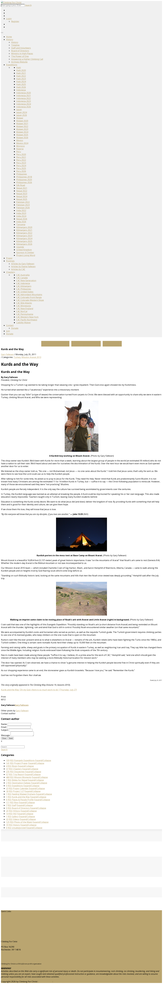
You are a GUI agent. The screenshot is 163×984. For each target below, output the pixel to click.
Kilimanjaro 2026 (24, 244)
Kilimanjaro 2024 (24, 238)
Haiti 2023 (21, 78)
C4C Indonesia (23, 283)
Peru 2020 (21, 154)
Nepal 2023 (21, 193)
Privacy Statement (62, 981)
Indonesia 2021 (23, 95)
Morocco (20, 146)
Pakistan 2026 (23, 207)
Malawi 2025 (22, 134)
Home (9, 36)
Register (15, 21)
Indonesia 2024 (23, 104)
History (9, 39)
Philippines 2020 (24, 179)
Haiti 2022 (21, 76)
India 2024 (21, 216)
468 (8, 777)
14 (7, 813)
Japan (19, 109)
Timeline (15, 45)
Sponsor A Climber (25, 252)
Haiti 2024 (21, 81)
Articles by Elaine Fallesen (23, 266)
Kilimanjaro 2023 (24, 235)
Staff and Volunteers (21, 47)
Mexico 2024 (22, 143)
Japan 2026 (21, 115)
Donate (14, 328)
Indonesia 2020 (23, 92)
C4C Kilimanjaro (23, 286)
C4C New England (24, 308)
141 (8, 763)
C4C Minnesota (23, 305)
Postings (10, 261)
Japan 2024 (21, 112)
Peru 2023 (21, 162)
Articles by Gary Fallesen (22, 263)
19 (7, 824)
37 (7, 768)
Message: (5, 735)
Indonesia (21, 90)
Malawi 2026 (22, 137)
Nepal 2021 (21, 188)
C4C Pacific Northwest (26, 319)
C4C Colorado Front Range (29, 297)
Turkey (17, 357)
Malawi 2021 (22, 123)
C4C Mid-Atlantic (24, 303)
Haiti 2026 (21, 87)
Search (28, 5)
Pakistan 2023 (23, 204)
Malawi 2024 (22, 132)
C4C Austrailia (23, 275)
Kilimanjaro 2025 (24, 241)
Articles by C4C (18, 269)
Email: (3, 727)
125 (8, 822)
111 (8, 802)
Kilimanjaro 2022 (24, 232)
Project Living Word (25, 255)
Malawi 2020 (22, 120)
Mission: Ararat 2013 (31, 357)
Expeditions (11, 64)
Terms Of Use (45, 981)
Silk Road (20, 185)
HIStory (6, 919)
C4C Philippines (23, 289)
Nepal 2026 (21, 218)
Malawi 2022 (22, 126)
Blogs (5, 927)
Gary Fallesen (7, 354)
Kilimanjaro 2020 (24, 227)
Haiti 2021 (21, 73)
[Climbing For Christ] (11, 2)
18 (7, 791)
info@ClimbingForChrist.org (14, 959)
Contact (9, 325)
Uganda (20, 246)
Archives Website (19, 62)
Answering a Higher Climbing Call (27, 59)
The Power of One (20, 56)
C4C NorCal (21, 311)
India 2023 (21, 213)
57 (7, 774)
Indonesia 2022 (23, 98)
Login (9, 18)
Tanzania (20, 224)
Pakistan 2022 (23, 202)
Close (4, 738)
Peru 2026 (21, 171)
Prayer (9, 258)
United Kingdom (24, 249)
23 (7, 788)
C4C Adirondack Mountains (29, 294)
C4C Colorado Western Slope (30, 300)
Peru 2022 (21, 160)
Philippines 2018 (24, 176)
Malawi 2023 (22, 129)
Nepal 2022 (21, 190)
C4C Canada (22, 277)
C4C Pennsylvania (24, 314)
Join (8, 331)
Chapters (10, 272)
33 (7, 819)
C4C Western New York (27, 317)
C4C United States (24, 291)
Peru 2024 (21, 165)
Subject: (4, 730)
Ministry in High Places (22, 53)
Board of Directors (20, 50)
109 (8, 760)
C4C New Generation (26, 280)
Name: (4, 724)
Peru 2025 (21, 168)
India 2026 (21, 221)
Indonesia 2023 (23, 101)
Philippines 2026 (24, 182)
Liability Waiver (23, 322)
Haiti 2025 (21, 84)
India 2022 (21, 210)
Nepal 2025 (21, 199)
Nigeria (19, 148)
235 (8, 771)
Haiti (18, 67)
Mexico (19, 140)
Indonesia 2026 (23, 106)
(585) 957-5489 (8, 954)
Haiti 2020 (21, 70)
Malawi (19, 118)
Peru (18, 151)
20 (7, 810)
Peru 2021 (21, 157)
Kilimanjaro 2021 (24, 230)
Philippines (21, 174)
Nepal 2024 (21, 196)
